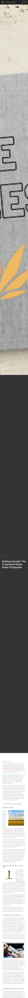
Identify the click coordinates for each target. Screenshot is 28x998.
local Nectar (7, 830)
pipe (24, 882)
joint (12, 889)
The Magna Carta (16, 768)
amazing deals (18, 828)
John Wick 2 (17, 776)
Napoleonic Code (9, 768)
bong (20, 882)
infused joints (21, 962)
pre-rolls (6, 962)
